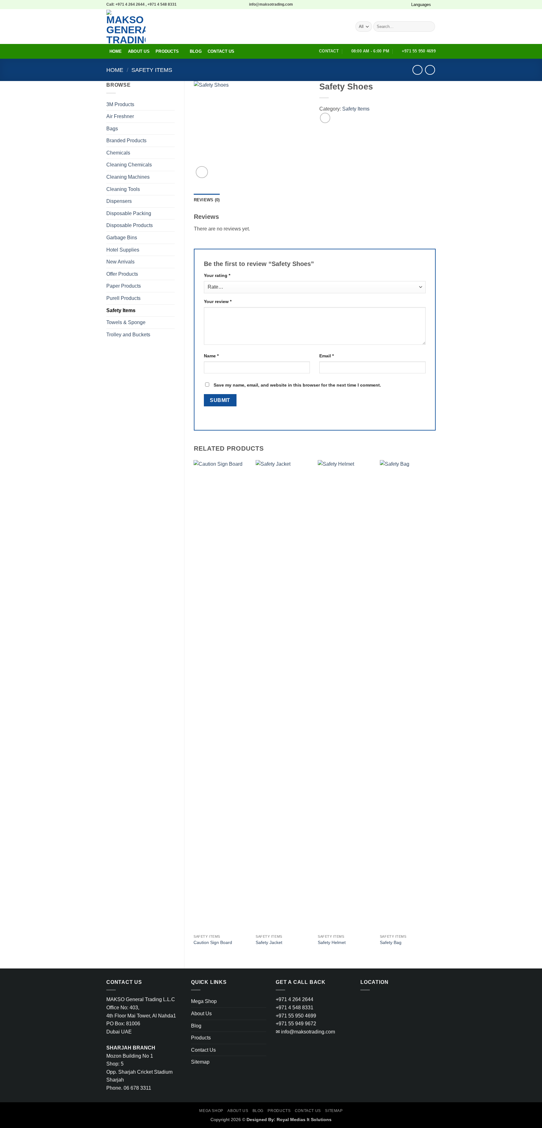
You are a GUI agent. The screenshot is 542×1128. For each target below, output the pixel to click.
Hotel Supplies (122, 249)
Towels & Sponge (126, 322)
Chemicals (118, 152)
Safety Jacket (269, 942)
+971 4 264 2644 (294, 999)
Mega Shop (204, 1001)
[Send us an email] (404, 4)
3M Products (120, 104)
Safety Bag (390, 942)
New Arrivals (120, 261)
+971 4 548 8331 (294, 1007)
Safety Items (151, 70)
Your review (217, 301)
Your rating (217, 275)
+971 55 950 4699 (296, 1015)
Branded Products (126, 140)
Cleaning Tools (123, 189)
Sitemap (200, 1062)
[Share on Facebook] (325, 118)
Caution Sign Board (213, 942)
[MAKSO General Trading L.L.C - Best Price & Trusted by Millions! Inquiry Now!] (195, 26)
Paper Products (123, 286)
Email (326, 355)
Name (211, 355)
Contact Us (221, 51)
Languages (421, 4)
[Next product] (417, 70)
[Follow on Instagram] (392, 4)
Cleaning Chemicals (129, 164)
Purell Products (123, 298)
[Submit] (429, 26)
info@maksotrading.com (305, 1031)
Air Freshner (120, 116)
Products (167, 51)
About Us (139, 51)
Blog (196, 51)
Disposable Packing (128, 213)
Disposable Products (129, 225)
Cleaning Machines (128, 177)
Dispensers (119, 201)
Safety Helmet (332, 942)
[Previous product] (430, 70)
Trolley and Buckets (128, 334)
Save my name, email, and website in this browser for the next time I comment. (297, 385)
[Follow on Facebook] (386, 4)
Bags (112, 128)
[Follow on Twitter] (398, 4)
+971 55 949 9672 (296, 1023)
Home (115, 51)
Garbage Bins (121, 237)
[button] (202, 172)
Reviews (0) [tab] (207, 200)
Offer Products (122, 274)
